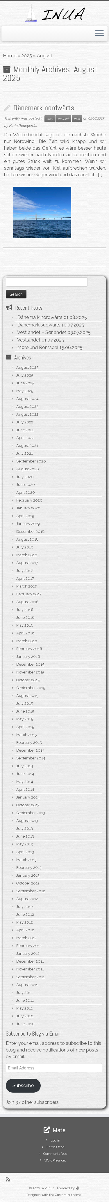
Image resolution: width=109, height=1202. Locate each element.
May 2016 (24, 625)
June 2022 (25, 430)
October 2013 (28, 805)
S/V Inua (47, 1188)
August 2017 (27, 563)
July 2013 (24, 828)
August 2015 (27, 695)
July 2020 (25, 477)
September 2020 (31, 461)
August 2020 (27, 469)
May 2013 (24, 844)
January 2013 (28, 875)
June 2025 (25, 383)
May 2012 (24, 922)
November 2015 (30, 672)
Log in (55, 1140)
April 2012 (25, 930)
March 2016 (26, 641)
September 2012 (30, 891)
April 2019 (25, 516)
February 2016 (29, 649)
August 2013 (27, 821)
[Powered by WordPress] (78, 1187)
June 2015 (25, 711)
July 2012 (24, 906)
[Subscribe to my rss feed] (9, 1179)
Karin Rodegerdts (23, 126)
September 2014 (30, 758)
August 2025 (27, 367)
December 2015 (30, 664)
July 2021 (24, 453)
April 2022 (25, 438)
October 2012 (28, 883)
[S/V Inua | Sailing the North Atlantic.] (54, 13)
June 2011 (25, 1000)
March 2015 (26, 735)
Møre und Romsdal (37, 347)
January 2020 (28, 508)
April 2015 (25, 727)
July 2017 (24, 570)
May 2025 (24, 391)
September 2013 (30, 813)
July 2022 (24, 422)
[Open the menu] (99, 34)
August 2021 (27, 445)
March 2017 (26, 586)
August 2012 (27, 899)
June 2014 (25, 774)
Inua (77, 118)
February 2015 (29, 742)
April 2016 (25, 633)
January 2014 (28, 797)
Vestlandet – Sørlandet (41, 332)
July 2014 (24, 766)
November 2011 (30, 969)
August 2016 (27, 602)
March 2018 (26, 555)
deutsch (63, 118)
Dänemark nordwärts (43, 108)
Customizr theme (68, 1195)
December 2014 (30, 750)
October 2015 (28, 680)
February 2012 (29, 946)
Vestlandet (28, 340)
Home (9, 55)
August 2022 (27, 414)
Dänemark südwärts (38, 325)
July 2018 (24, 547)
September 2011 (30, 977)
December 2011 (30, 961)
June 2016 (25, 617)
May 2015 (24, 719)
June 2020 (25, 484)
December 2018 (30, 531)
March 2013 (26, 860)
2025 (26, 55)
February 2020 (29, 500)
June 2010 (25, 1024)
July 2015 (24, 703)
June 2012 (25, 914)
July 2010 (24, 1016)
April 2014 (25, 789)
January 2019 (28, 524)
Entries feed (56, 1147)
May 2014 (24, 781)
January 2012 (28, 953)
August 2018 (27, 539)
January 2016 (28, 656)
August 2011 (27, 985)
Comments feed (55, 1154)
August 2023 (27, 406)
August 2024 (27, 399)
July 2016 (24, 610)
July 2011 (24, 992)
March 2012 (26, 938)
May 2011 (24, 1008)
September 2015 (30, 688)
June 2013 (25, 836)
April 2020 (25, 492)
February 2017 (29, 594)
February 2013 (29, 867)
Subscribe (23, 1085)
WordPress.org (55, 1160)
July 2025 (24, 375)
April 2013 (25, 852)
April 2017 (25, 578)
